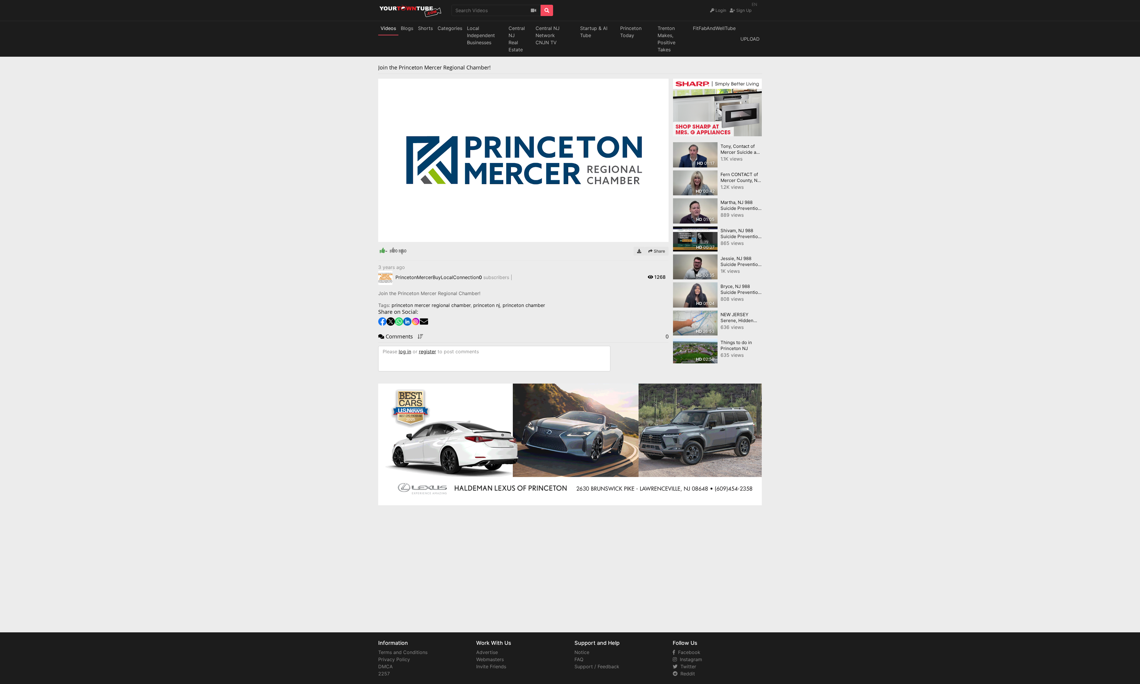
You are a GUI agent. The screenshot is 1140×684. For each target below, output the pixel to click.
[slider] (394, 237)
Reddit (686, 674)
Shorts (425, 28)
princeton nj (486, 305)
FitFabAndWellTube (714, 28)
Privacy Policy (394, 659)
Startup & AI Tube (593, 31)
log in (405, 351)
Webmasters (490, 659)
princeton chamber (524, 305)
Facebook (687, 652)
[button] (394, 237)
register (427, 351)
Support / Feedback (596, 666)
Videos (388, 28)
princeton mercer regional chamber (431, 305)
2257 (384, 674)
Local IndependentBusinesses (481, 35)
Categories (450, 28)
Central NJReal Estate (517, 39)
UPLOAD (750, 39)
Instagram (689, 659)
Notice (581, 652)
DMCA (385, 666)
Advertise (487, 652)
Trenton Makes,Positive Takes (666, 39)
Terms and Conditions (403, 652)
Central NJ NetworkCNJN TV (548, 35)
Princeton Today (631, 31)
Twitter (686, 666)
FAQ (578, 659)
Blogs (407, 28)
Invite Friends (491, 666)
